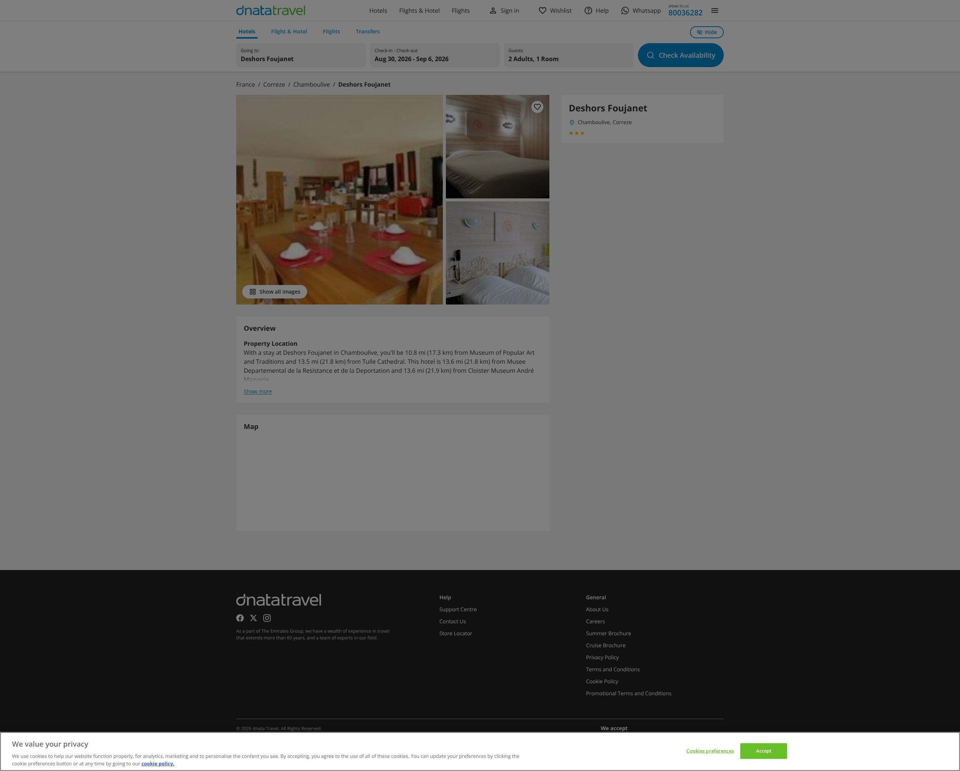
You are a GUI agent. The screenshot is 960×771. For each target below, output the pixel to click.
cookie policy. (157, 763)
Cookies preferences (710, 750)
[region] (480, 751)
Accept (764, 750)
